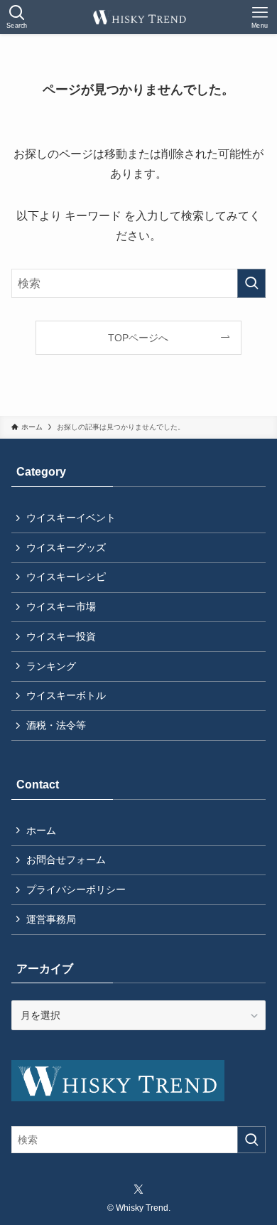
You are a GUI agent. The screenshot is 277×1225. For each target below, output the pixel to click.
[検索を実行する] (251, 283)
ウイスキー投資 (61, 636)
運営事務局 (51, 919)
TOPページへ (138, 337)
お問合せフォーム (66, 859)
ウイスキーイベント (71, 517)
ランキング (51, 666)
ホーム (41, 830)
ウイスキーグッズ (66, 547)
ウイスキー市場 (61, 606)
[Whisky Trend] (138, 17)
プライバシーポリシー (76, 889)
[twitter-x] (138, 1189)
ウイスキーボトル (66, 695)
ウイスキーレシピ (66, 576)
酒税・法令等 (56, 725)
